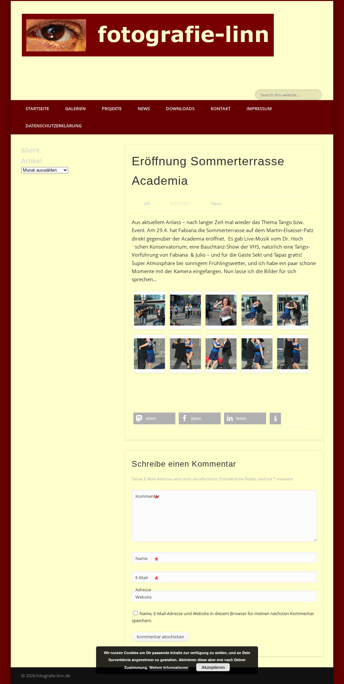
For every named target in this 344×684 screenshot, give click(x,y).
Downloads (180, 108)
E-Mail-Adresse (147, 583)
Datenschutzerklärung (54, 126)
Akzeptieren (213, 667)
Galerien (75, 108)
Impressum (259, 108)
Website (143, 597)
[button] (154, 418)
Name (147, 559)
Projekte (112, 108)
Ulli (147, 203)
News (144, 108)
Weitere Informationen (168, 667)
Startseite (37, 108)
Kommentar (147, 497)
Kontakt (220, 108)
